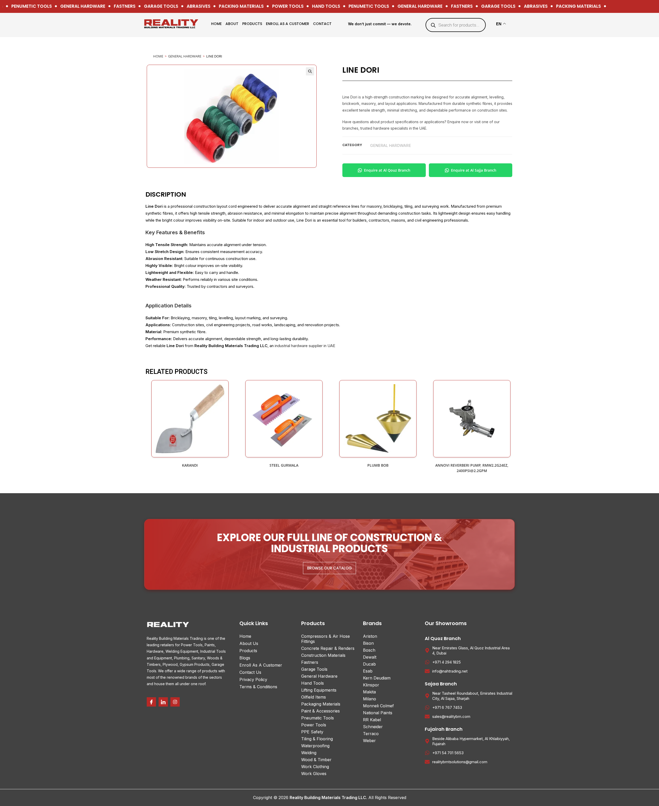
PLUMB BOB (377, 465)
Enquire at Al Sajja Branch (473, 170)
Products (252, 23)
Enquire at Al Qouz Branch (387, 170)
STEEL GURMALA (284, 465)
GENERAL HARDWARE (184, 56)
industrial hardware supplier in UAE (305, 345)
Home (216, 23)
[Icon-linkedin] (163, 702)
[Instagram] (175, 702)
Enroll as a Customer (287, 23)
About (232, 23)
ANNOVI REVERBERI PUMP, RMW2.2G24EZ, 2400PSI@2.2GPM (471, 468)
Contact (322, 23)
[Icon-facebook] (151, 702)
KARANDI (190, 465)
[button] (310, 71)
